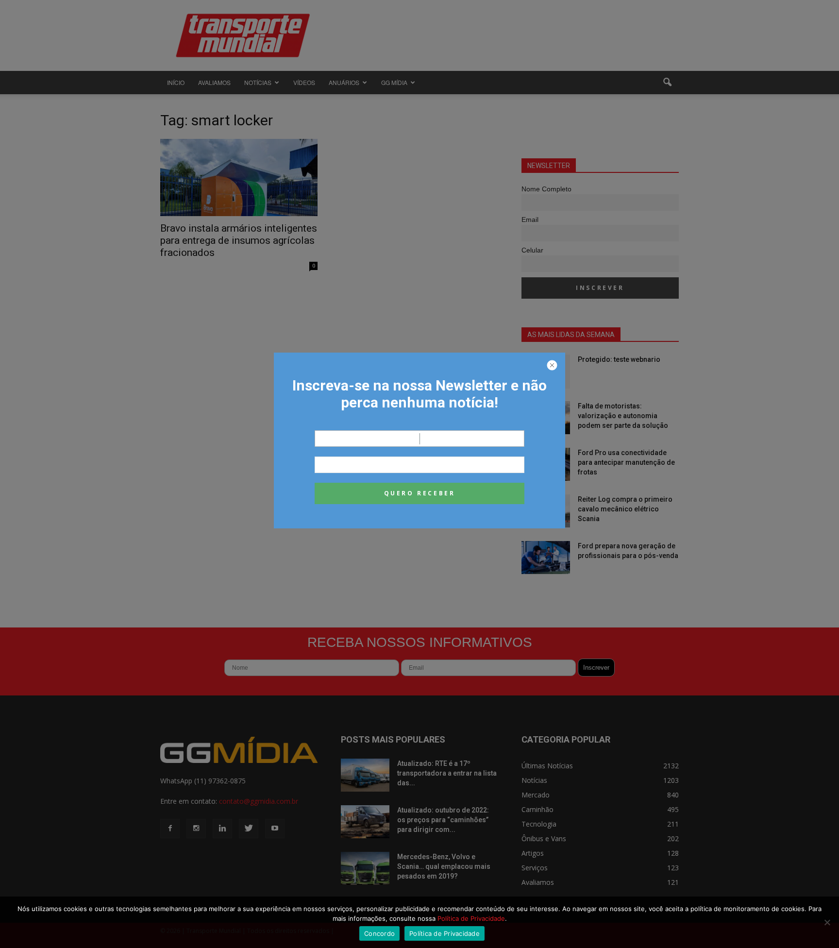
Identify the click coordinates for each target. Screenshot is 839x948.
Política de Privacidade (471, 918)
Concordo (379, 933)
